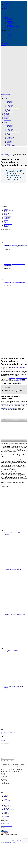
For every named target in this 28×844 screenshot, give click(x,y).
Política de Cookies (11, 842)
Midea (7, 405)
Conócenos (6, 30)
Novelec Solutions (8, 224)
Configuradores (7, 120)
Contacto (6, 8)
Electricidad (9, 21)
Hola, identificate (6, 44)
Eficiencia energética (8, 210)
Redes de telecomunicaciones (13, 26)
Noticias (5, 222)
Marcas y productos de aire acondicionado (13, 390)
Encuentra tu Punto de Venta (4, 43)
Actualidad (9, 35)
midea (5, 732)
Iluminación (9, 25)
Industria (6, 220)
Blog (5, 5)
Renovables (9, 27)
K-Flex (15, 408)
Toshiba (3, 405)
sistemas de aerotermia (20, 380)
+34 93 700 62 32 (5, 823)
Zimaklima (10, 408)
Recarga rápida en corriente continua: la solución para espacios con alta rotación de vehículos (15, 246)
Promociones (7, 3)
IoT (4, 221)
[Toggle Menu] (1, 96)
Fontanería (6, 114)
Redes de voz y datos (9, 809)
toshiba (14, 732)
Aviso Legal (15, 840)
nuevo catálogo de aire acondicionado (18, 378)
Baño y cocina (10, 18)
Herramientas (10, 23)
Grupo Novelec (7, 1)
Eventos (5, 214)
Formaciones (7, 217)
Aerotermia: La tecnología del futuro (12, 391)
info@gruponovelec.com (6, 826)
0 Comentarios (9, 369)
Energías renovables (8, 213)
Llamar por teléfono (5, 94)
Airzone (5, 408)
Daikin (24, 404)
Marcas (5, 7)
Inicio (2, 154)
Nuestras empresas (8, 10)
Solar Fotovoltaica (8, 112)
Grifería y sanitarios (8, 806)
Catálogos (6, 4)
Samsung (11, 404)
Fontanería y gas (10, 22)
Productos (6, 98)
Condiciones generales (6, 840)
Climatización (10, 19)
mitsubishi (10, 732)
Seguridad (9, 29)
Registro (6, 799)
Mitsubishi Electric (18, 404)
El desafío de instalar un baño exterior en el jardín (14, 282)
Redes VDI (6, 225)
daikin (2, 732)
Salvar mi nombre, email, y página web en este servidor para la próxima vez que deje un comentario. (13, 765)
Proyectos (9, 34)
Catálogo (6, 17)
